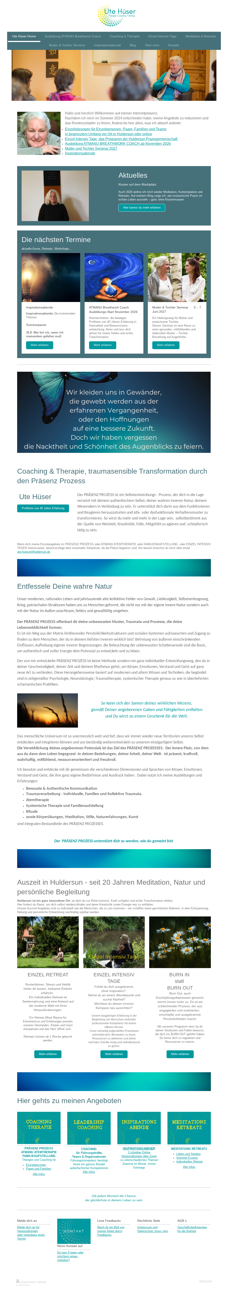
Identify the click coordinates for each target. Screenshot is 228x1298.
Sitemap (41, 1281)
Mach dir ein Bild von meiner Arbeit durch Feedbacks (110, 1231)
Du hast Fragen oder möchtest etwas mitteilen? (70, 1256)
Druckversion (28, 1281)
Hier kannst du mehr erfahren (142, 207)
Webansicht (205, 1281)
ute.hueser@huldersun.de (33, 551)
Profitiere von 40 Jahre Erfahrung (43, 508)
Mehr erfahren (40, 345)
